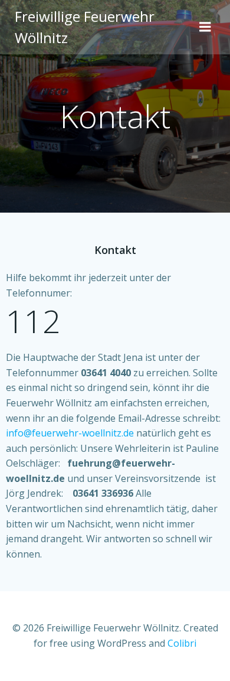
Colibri (181, 643)
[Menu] (205, 27)
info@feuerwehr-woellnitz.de (70, 432)
